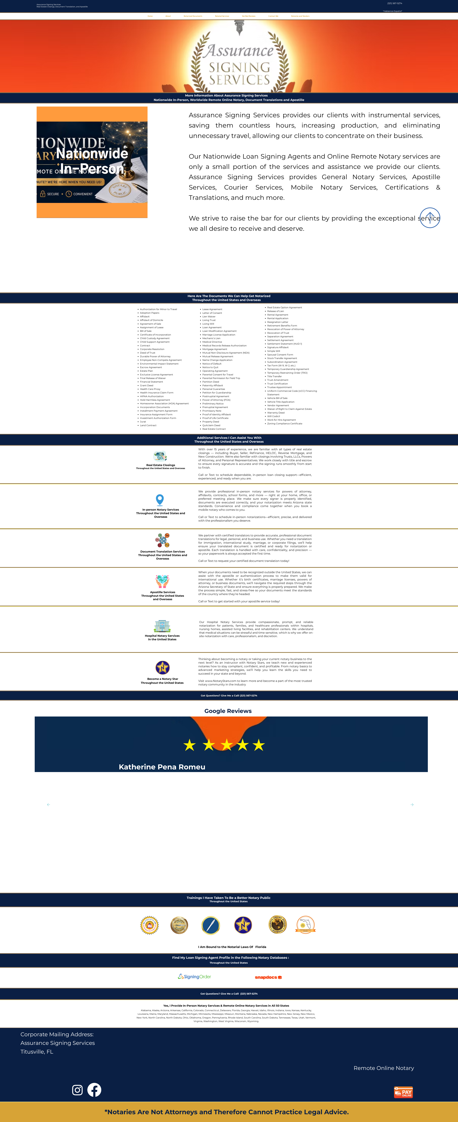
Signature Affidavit (278, 347)
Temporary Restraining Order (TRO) (287, 372)
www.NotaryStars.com (220, 681)
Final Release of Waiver (153, 378)
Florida (260, 947)
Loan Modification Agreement (219, 331)
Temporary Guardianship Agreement (288, 369)
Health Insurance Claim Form (156, 392)
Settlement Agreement (280, 340)
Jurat (143, 421)
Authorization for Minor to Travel (158, 309)
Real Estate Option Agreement (284, 307)
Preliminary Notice (213, 403)
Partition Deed (210, 381)
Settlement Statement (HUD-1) (284, 343)
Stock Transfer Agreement (282, 358)
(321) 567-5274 (394, 3)
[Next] (412, 805)
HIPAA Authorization (152, 396)
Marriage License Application (218, 334)
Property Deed (210, 421)
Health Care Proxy (150, 389)
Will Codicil (273, 416)
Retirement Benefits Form (282, 325)
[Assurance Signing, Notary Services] (94, 1090)
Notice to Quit (210, 367)
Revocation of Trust (278, 333)
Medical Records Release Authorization (224, 345)
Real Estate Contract (214, 429)
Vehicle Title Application (280, 401)
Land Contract (148, 425)
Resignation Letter (277, 322)
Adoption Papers (149, 312)
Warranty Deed (276, 412)
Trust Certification (277, 383)
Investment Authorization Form (158, 418)
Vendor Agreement (278, 405)
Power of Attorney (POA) (216, 400)
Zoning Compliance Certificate (284, 423)
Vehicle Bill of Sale (277, 398)
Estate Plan (146, 371)
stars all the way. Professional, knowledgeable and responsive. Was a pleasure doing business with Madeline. (197, 776)
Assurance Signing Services (49, 4)
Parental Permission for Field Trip (221, 378)
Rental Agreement (277, 314)
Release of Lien (275, 311)
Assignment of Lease (151, 327)
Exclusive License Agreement (156, 374)
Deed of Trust (147, 352)
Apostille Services (162, 592)
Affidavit (145, 316)
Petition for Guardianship (216, 392)
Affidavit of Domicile (151, 320)
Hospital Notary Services (162, 635)
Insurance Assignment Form (156, 414)
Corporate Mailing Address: (57, 1034)
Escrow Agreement (151, 367)
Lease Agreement (212, 309)
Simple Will (273, 351)
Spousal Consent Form (280, 354)
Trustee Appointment (279, 387)
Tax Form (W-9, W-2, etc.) (281, 365)
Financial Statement (151, 381)
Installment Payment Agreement (159, 410)
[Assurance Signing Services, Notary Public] (77, 1090)
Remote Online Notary (384, 1068)
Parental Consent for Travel (217, 374)
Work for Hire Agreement (281, 420)
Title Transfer (274, 376)
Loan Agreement (212, 327)
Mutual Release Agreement (217, 356)
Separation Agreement (280, 336)
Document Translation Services (162, 551)
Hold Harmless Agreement (155, 400)
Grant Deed (146, 385)
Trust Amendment (277, 380)
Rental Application (277, 318)
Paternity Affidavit (212, 385)
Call (200, 475)
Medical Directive (212, 342)
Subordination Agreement (282, 362)
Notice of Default (211, 363)
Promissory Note (211, 410)
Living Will (208, 323)
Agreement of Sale (150, 323)
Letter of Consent (212, 313)
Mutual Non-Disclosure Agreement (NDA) (226, 352)
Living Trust (209, 320)
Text (212, 475)
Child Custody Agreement (155, 338)
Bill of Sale (145, 331)
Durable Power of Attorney (155, 356)
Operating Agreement (215, 371)
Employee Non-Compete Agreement (161, 360)
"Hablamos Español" (392, 11)
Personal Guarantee (213, 389)
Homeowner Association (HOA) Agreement (164, 403)
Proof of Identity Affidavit (216, 414)
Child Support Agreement (155, 342)
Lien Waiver (209, 316)
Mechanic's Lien (211, 338)
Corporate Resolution (152, 349)
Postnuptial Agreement (215, 396)
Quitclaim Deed (211, 425)
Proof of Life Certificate (215, 418)
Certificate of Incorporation (155, 334)
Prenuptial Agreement (215, 407)
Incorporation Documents (155, 407)
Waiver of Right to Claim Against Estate (289, 409)
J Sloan (150, 766)
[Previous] (48, 805)
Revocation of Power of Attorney (285, 329)
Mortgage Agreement (214, 349)
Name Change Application (217, 360)
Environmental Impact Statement (159, 363)
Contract (145, 345)
